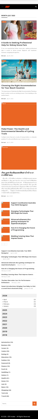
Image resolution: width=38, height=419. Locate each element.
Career (3, 348)
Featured (4, 363)
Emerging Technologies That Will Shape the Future (22, 212)
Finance (4, 366)
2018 (4, 334)
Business (4, 345)
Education (5, 147)
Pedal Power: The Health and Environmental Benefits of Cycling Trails (17, 131)
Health (4, 21)
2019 (4, 331)
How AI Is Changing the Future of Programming (23, 229)
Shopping (4, 390)
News (3, 387)
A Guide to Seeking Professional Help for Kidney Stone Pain (16, 43)
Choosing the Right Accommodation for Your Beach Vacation (18, 86)
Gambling (4, 372)
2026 (4, 295)
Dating (3, 354)
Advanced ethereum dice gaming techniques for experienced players (21, 221)
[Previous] (2, 244)
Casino (3, 351)
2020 (4, 327)
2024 (4, 313)
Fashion (4, 360)
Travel (4, 61)
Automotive (5, 342)
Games (3, 375)
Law (2, 384)
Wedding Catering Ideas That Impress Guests (22, 237)
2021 (4, 324)
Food (3, 369)
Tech (3, 393)
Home (3, 381)
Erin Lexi (3, 56)
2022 (4, 320)
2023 (4, 317)
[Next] (6, 244)
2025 (4, 310)
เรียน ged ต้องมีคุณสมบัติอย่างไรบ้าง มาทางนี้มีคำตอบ (17, 173)
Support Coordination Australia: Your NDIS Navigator (23, 204)
